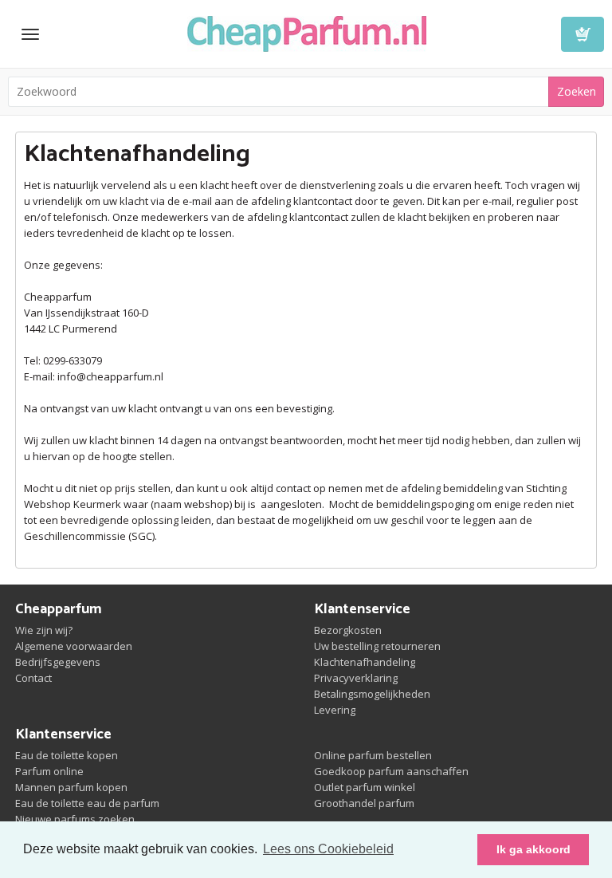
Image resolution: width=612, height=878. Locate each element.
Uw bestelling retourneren (377, 646)
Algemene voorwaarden (73, 646)
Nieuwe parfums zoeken (75, 819)
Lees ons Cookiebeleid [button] (328, 849)
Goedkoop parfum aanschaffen (391, 771)
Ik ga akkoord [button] (533, 849)
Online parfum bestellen (373, 755)
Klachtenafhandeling (364, 662)
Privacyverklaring (356, 678)
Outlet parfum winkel (364, 787)
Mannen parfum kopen (71, 787)
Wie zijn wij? (44, 630)
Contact (33, 678)
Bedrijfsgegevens (57, 662)
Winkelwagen (582, 34)
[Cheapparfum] (306, 31)
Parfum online (49, 771)
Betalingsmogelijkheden (372, 694)
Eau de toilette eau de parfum (87, 803)
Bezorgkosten (348, 630)
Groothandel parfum (364, 803)
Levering (334, 710)
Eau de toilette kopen (66, 755)
